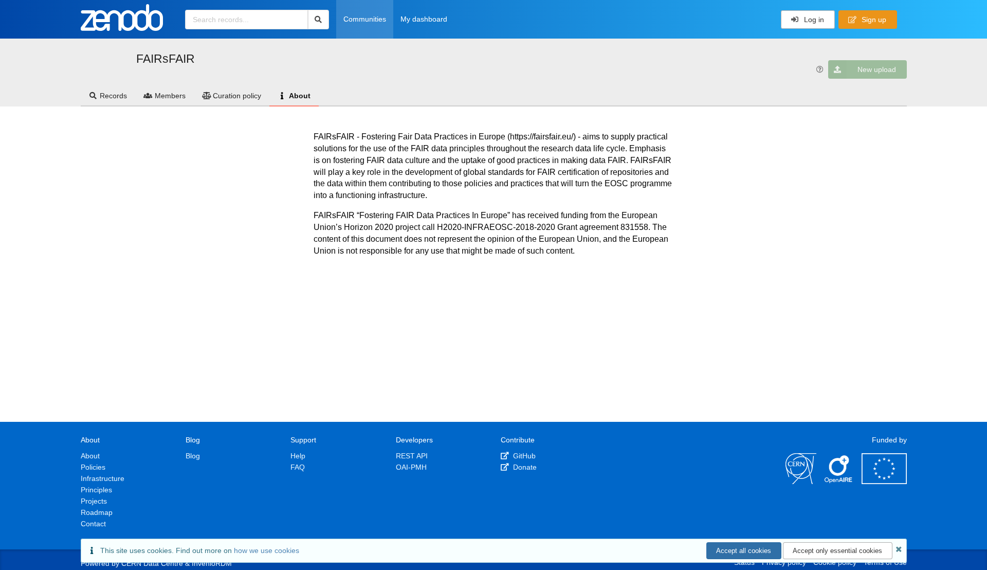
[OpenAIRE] (839, 481)
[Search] (318, 19)
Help (297, 456)
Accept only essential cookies (837, 551)
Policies (93, 467)
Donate (524, 467)
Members (170, 96)
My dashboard (423, 19)
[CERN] (800, 481)
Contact (93, 524)
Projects (94, 501)
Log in (813, 19)
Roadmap (97, 512)
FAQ (297, 467)
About (299, 96)
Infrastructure (102, 478)
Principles (96, 490)
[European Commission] (884, 481)
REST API (412, 456)
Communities (364, 19)
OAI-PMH (411, 467)
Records (113, 96)
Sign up (873, 19)
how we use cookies (266, 550)
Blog (193, 456)
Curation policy (237, 96)
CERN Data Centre (152, 563)
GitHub (523, 456)
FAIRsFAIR (165, 58)
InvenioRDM (212, 563)
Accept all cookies (743, 551)
